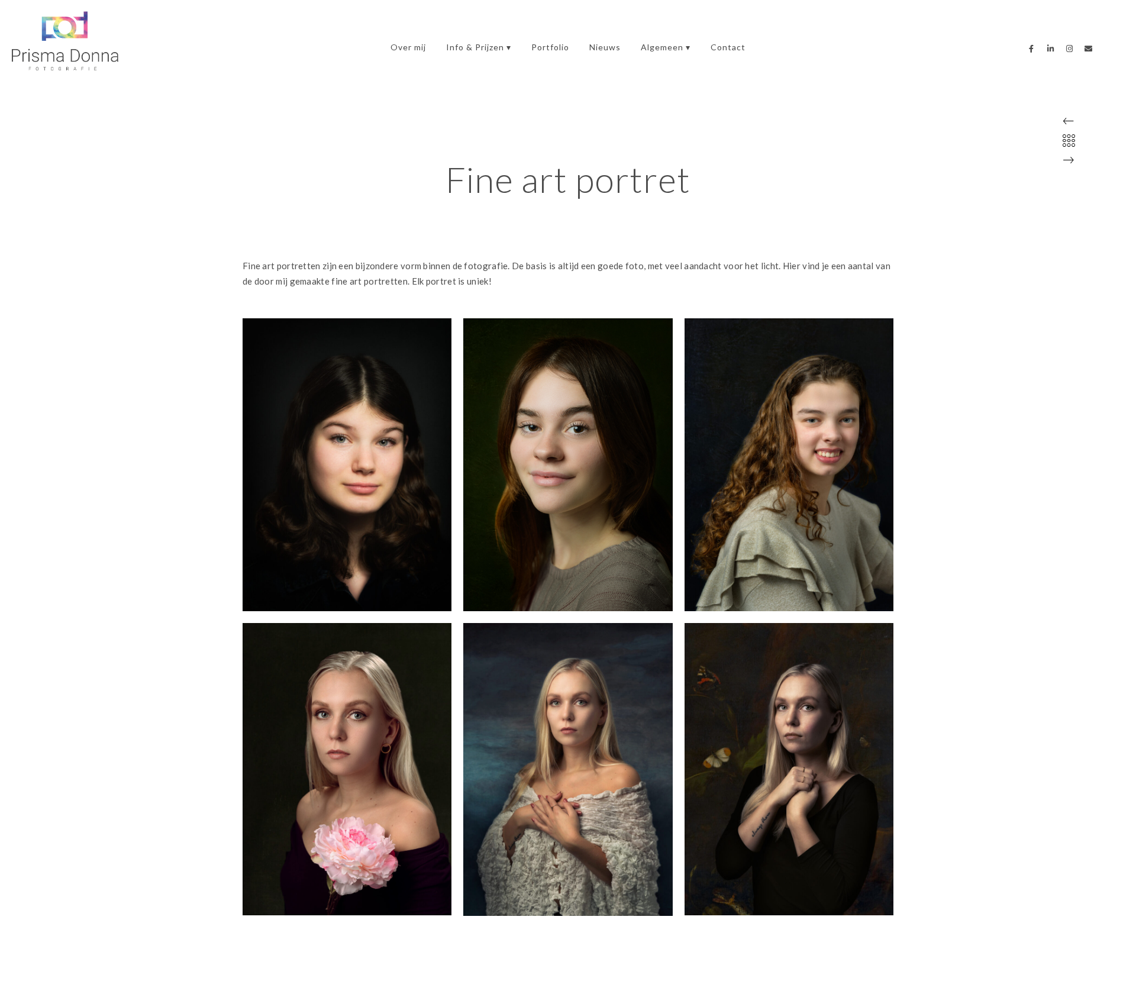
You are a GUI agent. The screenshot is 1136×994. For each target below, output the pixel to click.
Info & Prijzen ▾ (478, 47)
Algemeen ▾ (665, 47)
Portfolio (550, 47)
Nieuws (605, 47)
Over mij (408, 47)
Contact (728, 47)
